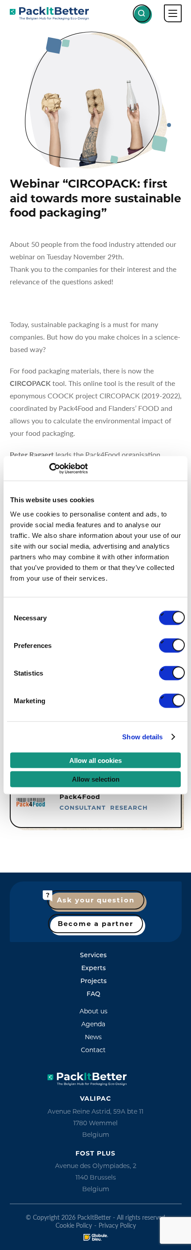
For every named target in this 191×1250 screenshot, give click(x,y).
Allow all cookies (95, 760)
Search (142, 13)
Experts (93, 968)
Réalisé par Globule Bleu (96, 1237)
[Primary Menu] (173, 13)
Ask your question (96, 900)
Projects (93, 981)
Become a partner (95, 923)
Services (93, 955)
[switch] (171, 645)
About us (93, 1011)
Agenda (93, 1024)
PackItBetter (49, 13)
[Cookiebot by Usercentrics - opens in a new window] (49, 468)
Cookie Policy (74, 1225)
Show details (142, 737)
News (93, 1037)
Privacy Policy (117, 1225)
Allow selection (95, 779)
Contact (93, 1050)
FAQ (93, 994)
